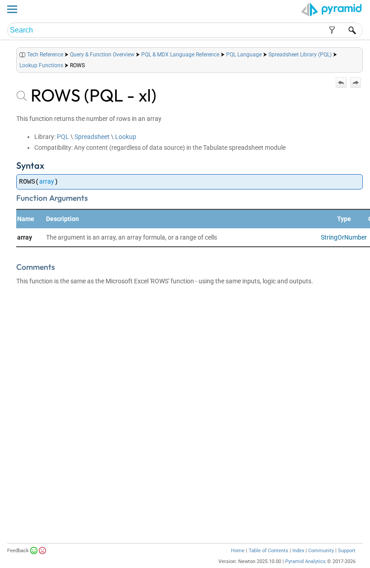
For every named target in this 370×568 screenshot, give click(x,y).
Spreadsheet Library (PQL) (300, 54)
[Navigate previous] (341, 82)
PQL (63, 136)
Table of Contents (268, 551)
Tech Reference (45, 54)
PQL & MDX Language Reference (180, 54)
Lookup (125, 136)
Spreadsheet (92, 136)
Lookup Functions (41, 65)
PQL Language (244, 54)
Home (238, 551)
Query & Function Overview (102, 54)
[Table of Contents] (355, 52)
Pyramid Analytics (305, 561)
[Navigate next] (355, 82)
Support (347, 551)
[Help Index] (362, 52)
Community (321, 551)
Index (298, 551)
